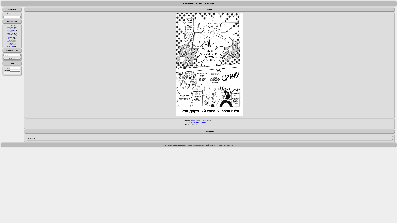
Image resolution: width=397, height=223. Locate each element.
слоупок (11, 43)
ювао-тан (11, 46)
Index (12, 14)
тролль (199, 122)
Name (8, 68)
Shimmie (191, 144)
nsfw (11, 29)
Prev (8, 14)
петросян (11, 42)
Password (7, 70)
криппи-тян (11, 36)
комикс (11, 34)
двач (11, 31)
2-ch (11, 26)
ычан (204, 122)
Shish (195, 144)
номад (11, 39)
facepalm (10, 27)
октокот (11, 40)
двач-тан (10, 33)
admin (193, 120)
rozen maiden (11, 30)
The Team (200, 144)
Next (15, 14)
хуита (11, 44)
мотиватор (11, 37)
